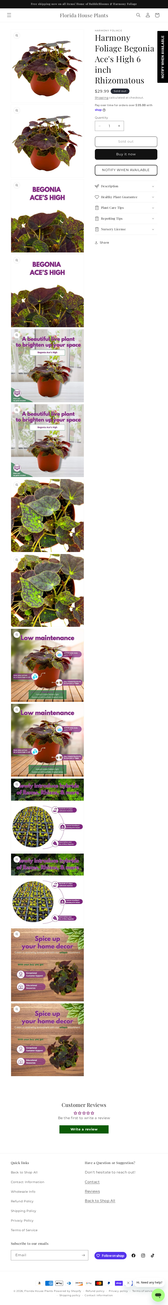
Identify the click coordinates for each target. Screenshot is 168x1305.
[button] (9, 15)
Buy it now (126, 154)
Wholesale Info (23, 1192)
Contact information (99, 1295)
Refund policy (95, 1291)
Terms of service (143, 1291)
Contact (92, 1182)
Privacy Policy (22, 1220)
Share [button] (104, 242)
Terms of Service (24, 1230)
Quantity (101, 117)
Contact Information (27, 1182)
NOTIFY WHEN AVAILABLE (126, 170)
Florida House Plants (38, 1291)
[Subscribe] (83, 1255)
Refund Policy (22, 1201)
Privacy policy (118, 1291)
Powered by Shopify (67, 1291)
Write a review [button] (84, 1129)
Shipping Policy (23, 1211)
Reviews (92, 1191)
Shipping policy (70, 1295)
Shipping (102, 97)
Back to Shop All (24, 1172)
